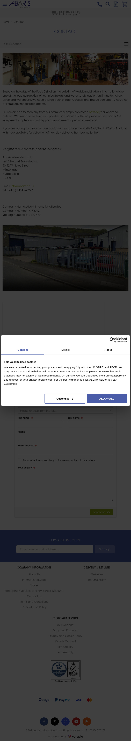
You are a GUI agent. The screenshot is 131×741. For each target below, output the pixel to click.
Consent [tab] (23, 349)
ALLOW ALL (106, 398)
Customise (62, 398)
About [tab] (108, 349)
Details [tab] (65, 349)
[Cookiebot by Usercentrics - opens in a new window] (112, 339)
